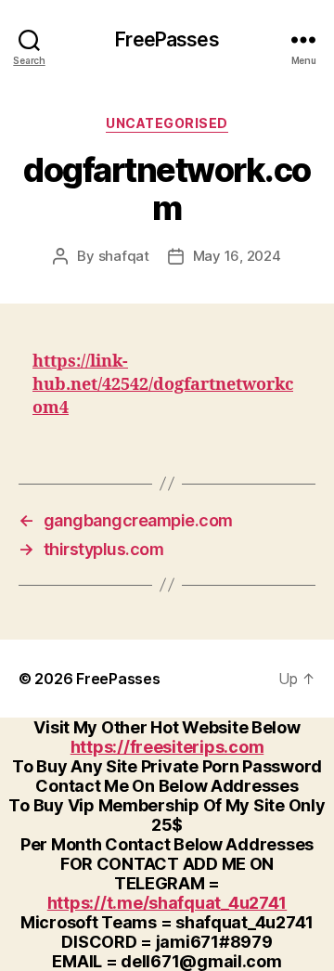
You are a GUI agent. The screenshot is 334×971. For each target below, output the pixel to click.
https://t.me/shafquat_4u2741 (167, 903)
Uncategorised (167, 123)
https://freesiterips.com (167, 747)
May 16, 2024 (237, 256)
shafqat (123, 256)
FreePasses (166, 39)
